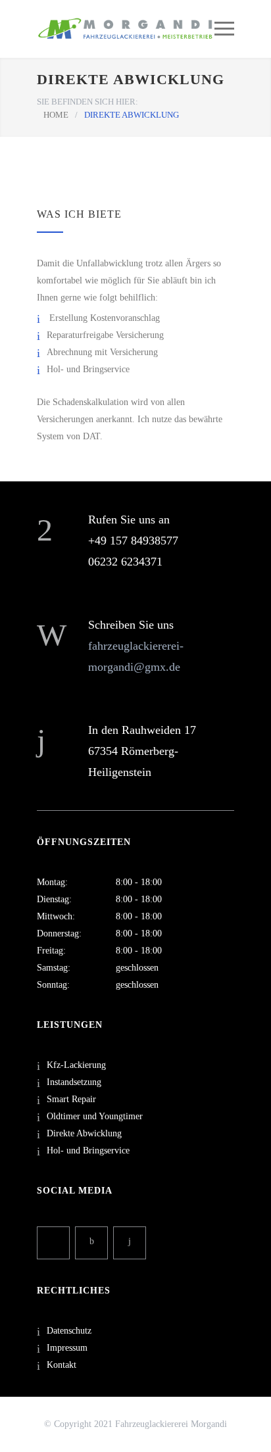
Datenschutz (69, 1331)
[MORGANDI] (125, 29)
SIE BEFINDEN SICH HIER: (87, 102)
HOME (55, 115)
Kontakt (61, 1365)
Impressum (67, 1348)
